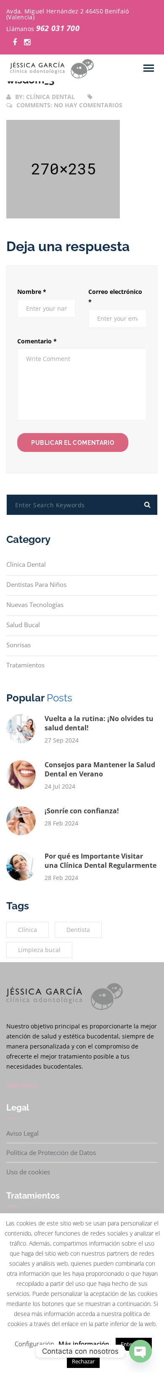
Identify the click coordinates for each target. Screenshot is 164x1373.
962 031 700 (57, 28)
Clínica (27, 930)
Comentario (37, 341)
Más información (83, 1343)
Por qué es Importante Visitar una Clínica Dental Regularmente (100, 860)
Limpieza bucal (39, 950)
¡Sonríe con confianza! (82, 810)
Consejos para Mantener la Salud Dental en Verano (100, 769)
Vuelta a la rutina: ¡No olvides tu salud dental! (99, 723)
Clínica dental (50, 97)
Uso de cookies (28, 1172)
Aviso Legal (22, 1133)
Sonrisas (18, 645)
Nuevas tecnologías (34, 604)
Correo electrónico (115, 297)
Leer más (20, 1085)
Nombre (31, 292)
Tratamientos (25, 665)
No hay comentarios (88, 105)
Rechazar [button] (83, 1361)
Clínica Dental (26, 564)
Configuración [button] (34, 1343)
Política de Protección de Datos (51, 1152)
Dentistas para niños (36, 584)
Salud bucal (23, 624)
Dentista (78, 930)
